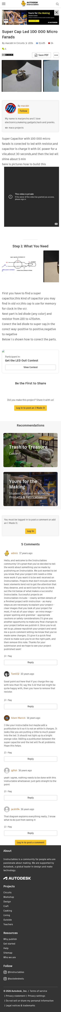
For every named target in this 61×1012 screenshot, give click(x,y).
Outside (7, 919)
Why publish (10, 939)
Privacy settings (36, 996)
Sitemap (7, 952)
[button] (3, 4)
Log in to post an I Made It (30, 408)
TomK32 (15, 674)
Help (6, 948)
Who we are (9, 957)
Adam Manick (18, 718)
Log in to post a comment (30, 842)
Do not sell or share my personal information (29, 1000)
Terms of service (38, 991)
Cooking (7, 910)
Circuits (20, 43)
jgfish (14, 770)
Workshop (8, 897)
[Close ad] (56, 12)
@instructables (16, 972)
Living (6, 915)
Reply (31, 662)
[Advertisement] (30, 17)
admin (14, 553)
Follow (23, 111)
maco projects (16, 127)
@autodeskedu (16, 978)
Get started (9, 943)
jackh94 (15, 809)
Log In (30, 531)
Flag (10, 656)
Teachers (8, 924)
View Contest (31, 367)
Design (7, 901)
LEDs (30, 43)
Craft (6, 906)
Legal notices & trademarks (20, 1005)
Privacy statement (15, 996)
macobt (9, 43)
